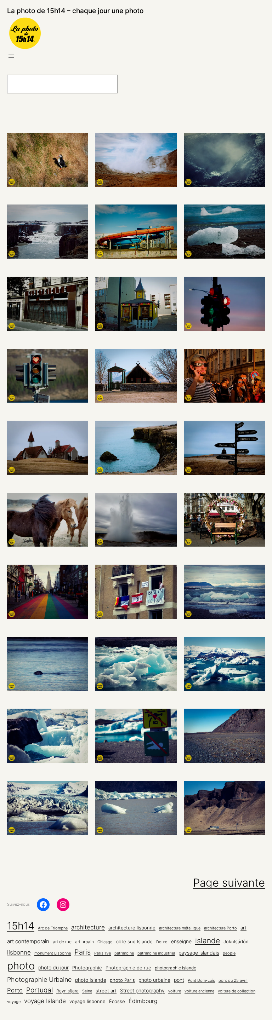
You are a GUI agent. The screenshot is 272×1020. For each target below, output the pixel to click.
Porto (15, 990)
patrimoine (124, 953)
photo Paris (122, 980)
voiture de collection (236, 991)
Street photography (142, 990)
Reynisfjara (67, 991)
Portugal (39, 990)
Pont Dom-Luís (201, 980)
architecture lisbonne (131, 927)
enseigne (181, 941)
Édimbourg (143, 1000)
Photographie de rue (128, 967)
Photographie (87, 967)
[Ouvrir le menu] (11, 56)
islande (207, 940)
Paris (82, 952)
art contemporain (28, 941)
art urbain (84, 941)
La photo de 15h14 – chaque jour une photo (75, 11)
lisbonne (19, 952)
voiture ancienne (199, 991)
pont (179, 980)
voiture (174, 991)
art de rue (62, 941)
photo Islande (90, 980)
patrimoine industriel (156, 953)
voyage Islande (45, 1000)
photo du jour (53, 967)
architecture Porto (220, 928)
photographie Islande (175, 968)
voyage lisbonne (87, 1001)
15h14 (20, 926)
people (229, 953)
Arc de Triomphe (53, 928)
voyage (14, 1001)
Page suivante (229, 882)
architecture (88, 927)
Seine (87, 991)
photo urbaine (154, 980)
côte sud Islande (134, 941)
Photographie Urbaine (39, 979)
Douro (162, 942)
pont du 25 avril (233, 980)
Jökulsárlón (236, 941)
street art (106, 990)
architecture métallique (179, 928)
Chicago (105, 942)
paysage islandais (198, 953)
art (243, 927)
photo (21, 966)
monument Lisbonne (52, 953)
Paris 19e (102, 953)
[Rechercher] (135, 84)
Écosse (117, 1001)
